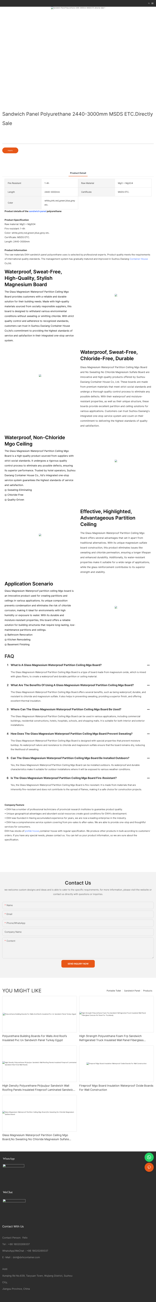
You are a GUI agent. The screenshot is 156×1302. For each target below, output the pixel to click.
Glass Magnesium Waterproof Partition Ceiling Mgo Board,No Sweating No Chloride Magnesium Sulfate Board (35, 1137)
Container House (139, 258)
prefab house (32, 830)
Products (147, 990)
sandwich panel (37, 211)
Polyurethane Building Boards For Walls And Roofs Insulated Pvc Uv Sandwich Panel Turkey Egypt (34, 1038)
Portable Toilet (114, 990)
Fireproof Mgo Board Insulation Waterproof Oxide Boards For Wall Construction (116, 1087)
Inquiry (10, 150)
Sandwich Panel (132, 990)
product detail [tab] (78, 173)
